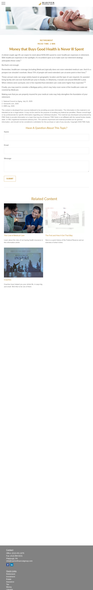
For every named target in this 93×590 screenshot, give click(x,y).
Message (7, 158)
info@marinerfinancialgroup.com (19, 561)
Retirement (10, 574)
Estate (8, 579)
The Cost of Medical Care (14, 235)
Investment (10, 577)
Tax (7, 584)
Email (6, 145)
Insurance (10, 582)
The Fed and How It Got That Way (59, 235)
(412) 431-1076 (18, 553)
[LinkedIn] (11, 564)
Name (6, 132)
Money (9, 587)
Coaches (7, 280)
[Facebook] (7, 564)
